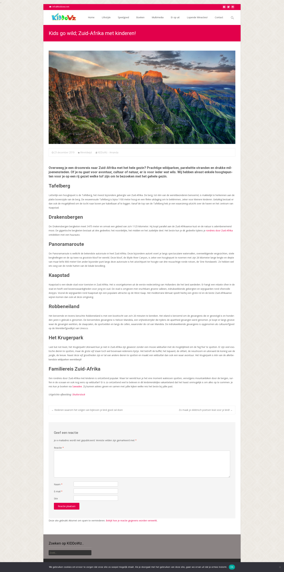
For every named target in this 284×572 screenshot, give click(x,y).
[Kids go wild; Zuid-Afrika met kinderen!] (142, 97)
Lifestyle (106, 17)
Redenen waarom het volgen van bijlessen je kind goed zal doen (87, 409)
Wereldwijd (86, 152)
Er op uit (175, 17)
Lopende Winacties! (197, 17)
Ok (231, 567)
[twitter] (228, 7)
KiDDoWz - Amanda (108, 152)
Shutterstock (78, 394)
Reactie (59, 447)
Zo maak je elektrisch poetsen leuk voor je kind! (206, 409)
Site (56, 498)
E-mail (58, 491)
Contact (219, 17)
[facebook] (224, 7)
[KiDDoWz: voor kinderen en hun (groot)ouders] (60, 16)
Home (91, 17)
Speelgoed (123, 17)
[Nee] (280, 567)
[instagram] (232, 7)
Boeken (140, 17)
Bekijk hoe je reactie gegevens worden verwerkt (131, 520)
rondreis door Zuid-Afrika (219, 230)
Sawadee (77, 386)
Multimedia (158, 17)
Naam (58, 484)
